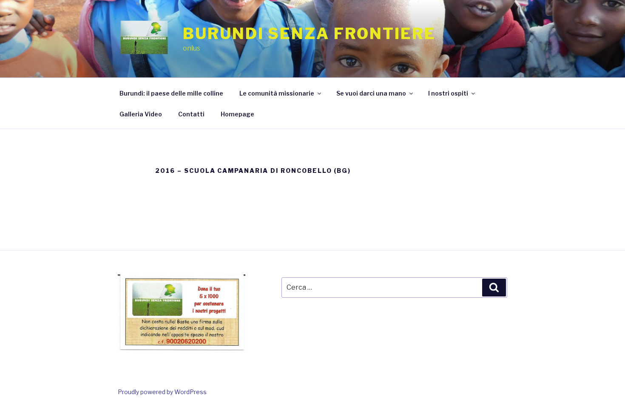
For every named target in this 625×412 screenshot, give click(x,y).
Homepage (237, 114)
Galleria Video (140, 114)
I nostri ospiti (448, 93)
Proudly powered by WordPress (162, 391)
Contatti (191, 114)
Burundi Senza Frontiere (309, 33)
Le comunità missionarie (276, 93)
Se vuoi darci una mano (371, 93)
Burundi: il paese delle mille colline (171, 93)
